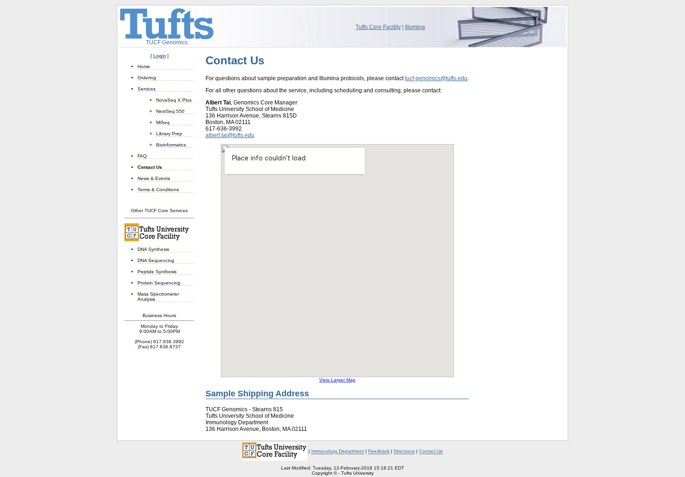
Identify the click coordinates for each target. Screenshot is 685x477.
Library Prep (169, 133)
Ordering (146, 77)
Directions (404, 451)
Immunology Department (337, 451)
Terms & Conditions (158, 189)
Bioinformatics (171, 144)
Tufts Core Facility (378, 27)
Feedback (379, 451)
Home (143, 66)
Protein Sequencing (158, 282)
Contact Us (149, 167)
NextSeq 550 (170, 111)
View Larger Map (337, 379)
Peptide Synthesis (157, 271)
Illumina (415, 27)
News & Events (153, 178)
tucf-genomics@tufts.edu (436, 78)
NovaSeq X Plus (174, 100)
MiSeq (163, 122)
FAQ (142, 156)
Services (146, 88)
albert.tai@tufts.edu (230, 135)
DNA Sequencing (155, 260)
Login (159, 55)
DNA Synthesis (153, 249)
